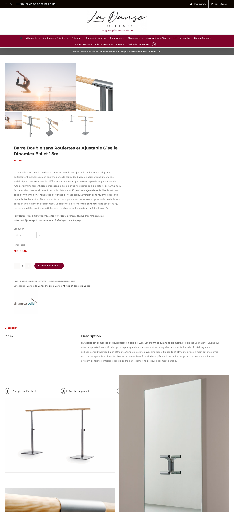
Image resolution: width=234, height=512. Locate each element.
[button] (154, 44)
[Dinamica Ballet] (26, 302)
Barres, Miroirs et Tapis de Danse (72, 285)
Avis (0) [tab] (9, 335)
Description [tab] (11, 327)
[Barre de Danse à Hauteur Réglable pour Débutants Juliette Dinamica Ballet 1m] (60, 435)
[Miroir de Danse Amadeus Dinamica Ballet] (174, 457)
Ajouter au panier (49, 265)
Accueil (76, 51)
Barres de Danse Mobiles (40, 285)
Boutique (86, 51)
